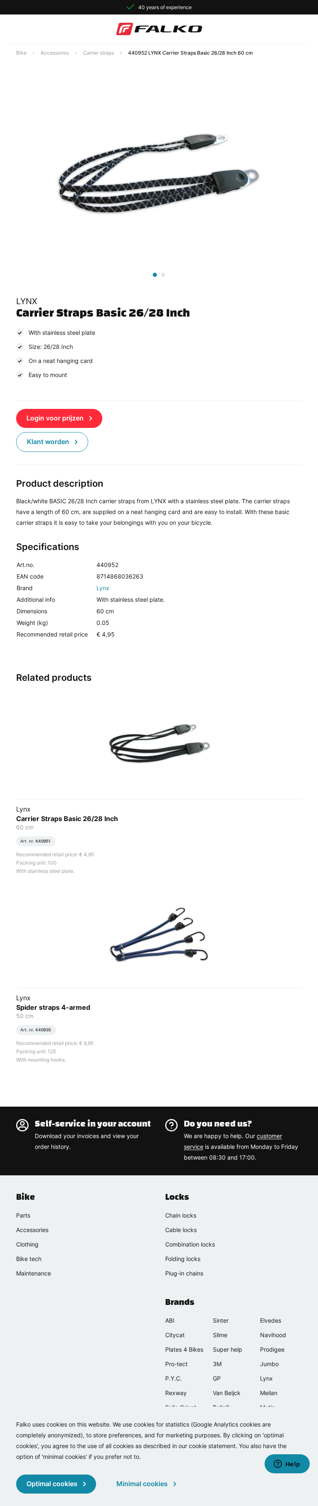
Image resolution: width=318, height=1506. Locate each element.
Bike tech (28, 1258)
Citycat (175, 1334)
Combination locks (190, 1244)
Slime (220, 1334)
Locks (177, 1197)
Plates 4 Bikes (184, 1349)
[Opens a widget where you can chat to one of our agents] (287, 1464)
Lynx (102, 587)
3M (217, 1363)
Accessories (55, 53)
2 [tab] (163, 275)
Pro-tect (176, 1363)
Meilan (268, 1392)
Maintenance (33, 1273)
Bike (21, 53)
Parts (23, 1215)
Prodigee (272, 1349)
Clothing (27, 1244)
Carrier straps (98, 53)
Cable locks (181, 1229)
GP (217, 1378)
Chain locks (180, 1215)
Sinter (221, 1320)
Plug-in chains (184, 1273)
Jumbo (269, 1363)
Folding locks (182, 1258)
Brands (179, 1302)
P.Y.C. (173, 1378)
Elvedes (270, 1320)
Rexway (176, 1392)
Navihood (273, 1334)
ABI (169, 1320)
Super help (227, 1349)
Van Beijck (227, 1392)
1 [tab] (155, 275)
